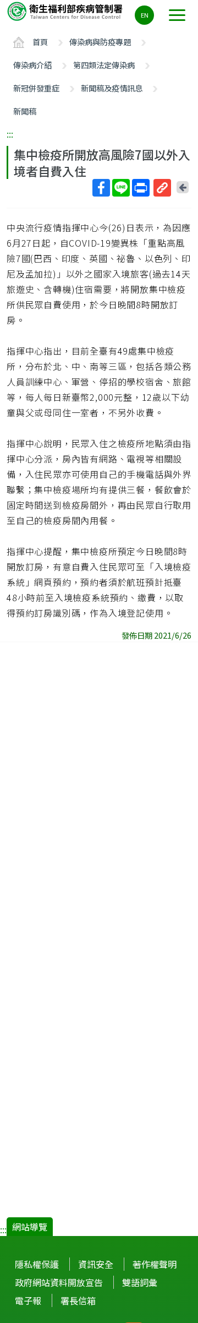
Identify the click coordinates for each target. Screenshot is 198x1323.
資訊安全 (95, 1264)
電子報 (28, 1300)
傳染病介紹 (32, 64)
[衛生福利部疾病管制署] (66, 10)
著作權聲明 (155, 1264)
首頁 (40, 41)
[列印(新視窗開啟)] (141, 188)
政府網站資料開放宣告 (59, 1282)
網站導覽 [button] (29, 1226)
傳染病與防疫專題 (100, 41)
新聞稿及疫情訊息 (111, 88)
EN (144, 14)
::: (10, 133)
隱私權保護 (37, 1264)
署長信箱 (78, 1300)
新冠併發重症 (36, 88)
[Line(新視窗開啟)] (121, 188)
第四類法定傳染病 (104, 64)
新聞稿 (24, 111)
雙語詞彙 (139, 1282)
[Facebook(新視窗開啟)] (101, 188)
